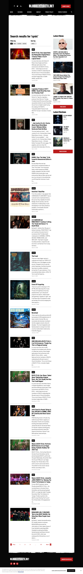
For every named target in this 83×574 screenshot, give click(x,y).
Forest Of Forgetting (38, 284)
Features (20, 12)
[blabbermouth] (41, 7)
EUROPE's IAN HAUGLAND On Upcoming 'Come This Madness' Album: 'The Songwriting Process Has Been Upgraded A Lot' (62, 54)
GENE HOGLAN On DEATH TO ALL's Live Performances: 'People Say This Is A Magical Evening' (41, 343)
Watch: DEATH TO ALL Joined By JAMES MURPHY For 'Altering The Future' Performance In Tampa (41, 480)
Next (47, 544)
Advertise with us (67, 559)
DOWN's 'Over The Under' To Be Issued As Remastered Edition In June (41, 159)
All (11, 43)
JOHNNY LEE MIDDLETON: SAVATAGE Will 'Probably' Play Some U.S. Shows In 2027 (63, 98)
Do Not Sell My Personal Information (59, 570)
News (11, 12)
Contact (38, 12)
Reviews (29, 12)
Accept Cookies (71, 570)
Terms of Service (62, 12)
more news (63, 107)
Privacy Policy (49, 12)
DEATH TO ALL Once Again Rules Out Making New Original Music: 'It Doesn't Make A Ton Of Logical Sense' (41, 56)
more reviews (63, 151)
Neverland (35, 313)
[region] (41, 570)
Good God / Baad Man (38, 191)
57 (41, 544)
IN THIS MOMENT (67, 115)
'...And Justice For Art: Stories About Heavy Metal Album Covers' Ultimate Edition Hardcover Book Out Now (41, 126)
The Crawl (35, 256)
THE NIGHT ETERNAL (66, 127)
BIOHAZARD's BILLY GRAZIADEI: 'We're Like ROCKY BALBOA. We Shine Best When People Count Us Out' (41, 515)
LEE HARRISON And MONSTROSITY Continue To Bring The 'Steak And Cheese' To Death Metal (41, 223)
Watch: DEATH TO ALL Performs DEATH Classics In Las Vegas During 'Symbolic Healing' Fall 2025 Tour (41, 447)
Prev (14, 544)
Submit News (65, 6)
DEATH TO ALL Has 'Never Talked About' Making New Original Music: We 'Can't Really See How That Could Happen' (41, 378)
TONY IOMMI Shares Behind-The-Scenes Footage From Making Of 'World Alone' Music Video (61, 76)
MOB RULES (66, 138)
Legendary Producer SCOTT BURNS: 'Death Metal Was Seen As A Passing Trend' (41, 91)
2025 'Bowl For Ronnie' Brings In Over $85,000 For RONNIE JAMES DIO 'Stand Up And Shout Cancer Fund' (41, 412)
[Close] (80, 570)
